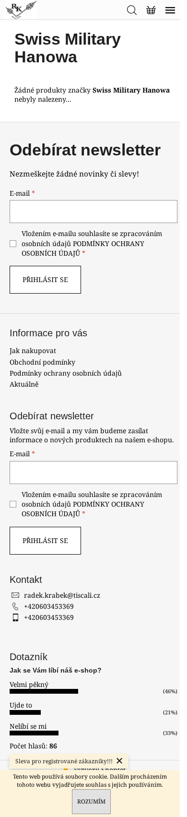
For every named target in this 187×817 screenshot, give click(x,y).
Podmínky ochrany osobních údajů (66, 373)
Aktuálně (24, 384)
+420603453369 (49, 606)
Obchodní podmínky (42, 362)
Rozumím (91, 801)
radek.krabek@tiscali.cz (62, 595)
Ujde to (21, 705)
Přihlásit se (45, 279)
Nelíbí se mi (28, 726)
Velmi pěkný (29, 684)
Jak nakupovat (33, 350)
